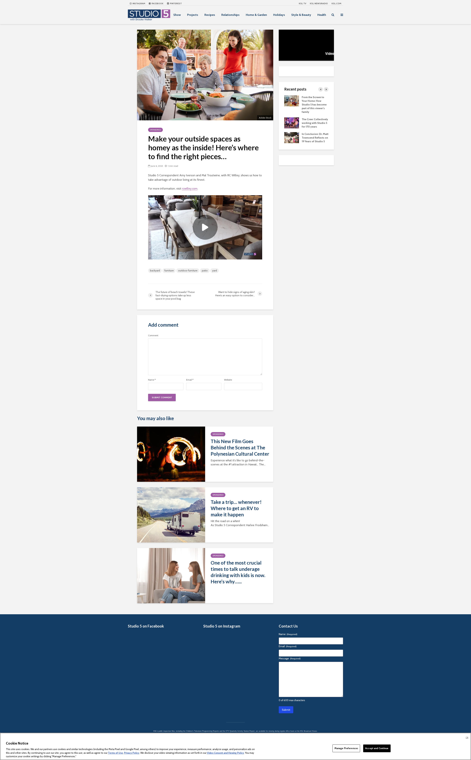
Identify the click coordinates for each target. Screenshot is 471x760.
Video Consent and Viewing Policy (225, 752)
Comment (153, 335)
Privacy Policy (131, 752)
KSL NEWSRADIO (319, 3)
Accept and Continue (376, 748)
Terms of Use (115, 752)
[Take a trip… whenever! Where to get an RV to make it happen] (171, 514)
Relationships (230, 15)
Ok (467, 737)
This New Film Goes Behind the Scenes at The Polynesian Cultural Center (240, 447)
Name (152, 380)
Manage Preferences (346, 748)
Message (290, 658)
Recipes (209, 15)
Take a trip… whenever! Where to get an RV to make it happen (236, 508)
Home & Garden (256, 15)
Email (189, 380)
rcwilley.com (189, 188)
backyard (155, 270)
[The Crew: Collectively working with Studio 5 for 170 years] (291, 122)
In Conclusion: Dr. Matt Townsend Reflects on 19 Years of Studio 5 (315, 137)
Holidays (279, 15)
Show (177, 15)
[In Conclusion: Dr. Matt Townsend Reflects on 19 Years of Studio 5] (291, 137)
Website (228, 380)
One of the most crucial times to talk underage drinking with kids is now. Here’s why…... (238, 572)
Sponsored (155, 130)
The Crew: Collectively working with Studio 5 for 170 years (315, 123)
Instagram (138, 3)
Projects (192, 15)
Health (321, 15)
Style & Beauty (301, 15)
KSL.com (336, 3)
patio (205, 270)
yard (214, 270)
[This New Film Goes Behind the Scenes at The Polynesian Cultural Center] (171, 454)
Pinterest (175, 3)
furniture (169, 270)
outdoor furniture (187, 270)
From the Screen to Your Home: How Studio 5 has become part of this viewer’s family (314, 105)
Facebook (157, 3)
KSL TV (302, 3)
